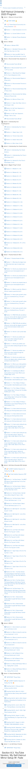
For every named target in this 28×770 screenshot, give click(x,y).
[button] (1, 1)
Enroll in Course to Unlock (14, 765)
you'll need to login (20, 763)
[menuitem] (1, 3)
